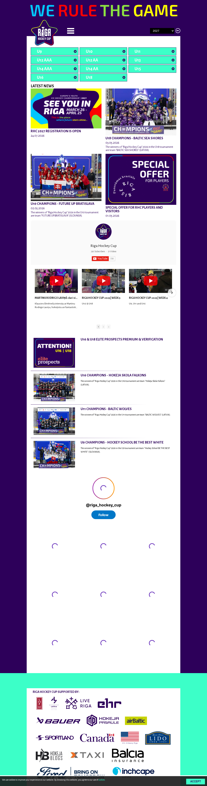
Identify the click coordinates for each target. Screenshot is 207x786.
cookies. (101, 780)
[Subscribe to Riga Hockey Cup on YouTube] (103, 258)
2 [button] (103, 327)
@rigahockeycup (41, 669)
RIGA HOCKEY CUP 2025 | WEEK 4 (148, 298)
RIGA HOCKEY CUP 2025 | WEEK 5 (101, 298)
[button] (35, 293)
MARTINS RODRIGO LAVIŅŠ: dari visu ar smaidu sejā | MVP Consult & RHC (56, 298)
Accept (195, 781)
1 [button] (98, 327)
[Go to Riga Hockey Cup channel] (103, 232)
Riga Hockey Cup (104, 246)
